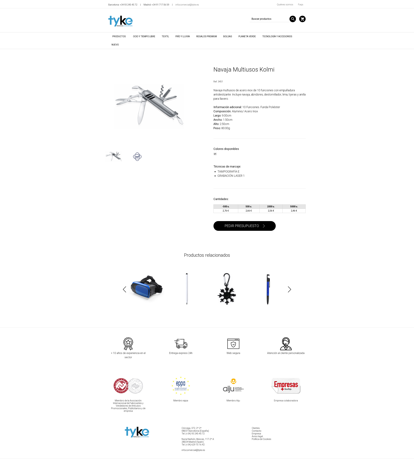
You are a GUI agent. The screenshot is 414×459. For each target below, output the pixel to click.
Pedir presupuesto (242, 226)
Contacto (256, 431)
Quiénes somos (285, 4)
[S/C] (215, 153)
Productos (119, 36)
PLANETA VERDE (247, 36)
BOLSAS (227, 36)
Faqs (300, 4)
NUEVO (115, 44)
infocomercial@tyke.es (187, 4)
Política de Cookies (261, 439)
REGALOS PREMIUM (206, 36)
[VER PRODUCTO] (146, 289)
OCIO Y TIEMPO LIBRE (144, 36)
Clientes (256, 428)
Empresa (256, 433)
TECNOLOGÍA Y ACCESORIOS (277, 36)
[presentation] (124, 289)
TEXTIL (165, 36)
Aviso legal (257, 436)
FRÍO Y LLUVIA (182, 36)
